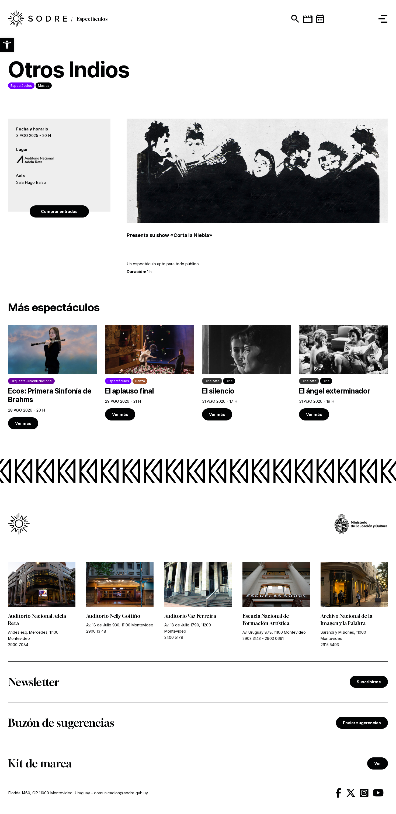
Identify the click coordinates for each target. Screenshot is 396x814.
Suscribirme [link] (369, 682)
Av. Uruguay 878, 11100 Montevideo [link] (274, 632)
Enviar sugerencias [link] (362, 722)
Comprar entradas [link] (59, 211)
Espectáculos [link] (92, 18)
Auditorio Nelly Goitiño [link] (113, 616)
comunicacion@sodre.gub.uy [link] (121, 792)
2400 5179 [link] (173, 637)
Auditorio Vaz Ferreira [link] (190, 616)
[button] (7, 45)
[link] (37, 18)
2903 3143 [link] (251, 638)
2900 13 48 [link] (96, 631)
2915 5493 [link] (330, 644)
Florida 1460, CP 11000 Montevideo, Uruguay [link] (49, 792)
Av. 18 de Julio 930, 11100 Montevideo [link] (119, 625)
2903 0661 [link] (274, 638)
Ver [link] (377, 763)
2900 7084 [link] (18, 644)
